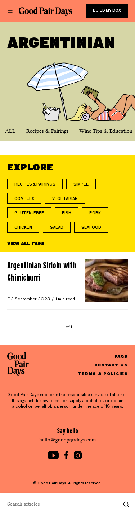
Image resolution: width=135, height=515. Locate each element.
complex (24, 199)
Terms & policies (103, 373)
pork (95, 213)
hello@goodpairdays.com (67, 440)
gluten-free (29, 213)
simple (81, 184)
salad (56, 227)
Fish (66, 213)
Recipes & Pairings (47, 131)
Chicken (23, 227)
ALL (10, 131)
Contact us (111, 364)
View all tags (25, 243)
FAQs (121, 356)
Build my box (107, 11)
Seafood (91, 227)
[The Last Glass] (45, 11)
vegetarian (65, 199)
